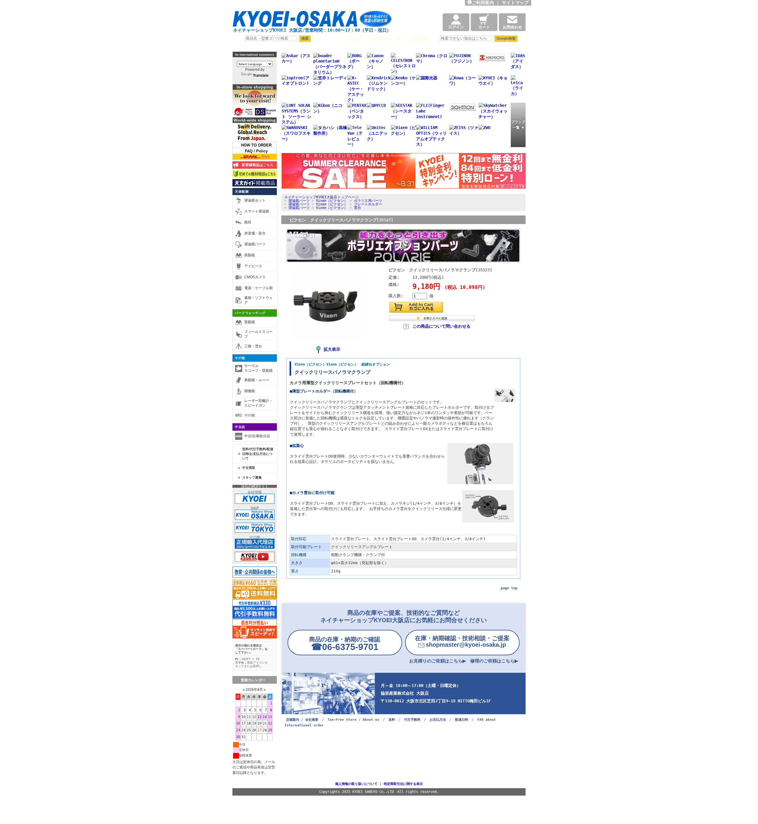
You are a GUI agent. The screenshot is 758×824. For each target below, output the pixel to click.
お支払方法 (438, 720)
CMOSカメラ (255, 277)
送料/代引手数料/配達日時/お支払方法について (257, 453)
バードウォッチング (250, 313)
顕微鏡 (249, 391)
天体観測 (241, 191)
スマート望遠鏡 (256, 211)
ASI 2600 (378, 38)
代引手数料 (412, 720)
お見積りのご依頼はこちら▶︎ (437, 660)
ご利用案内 (483, 2)
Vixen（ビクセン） (332, 201)
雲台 (357, 208)
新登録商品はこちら (257, 165)
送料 (391, 720)
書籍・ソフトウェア (258, 300)
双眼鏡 (249, 255)
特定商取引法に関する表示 (403, 784)
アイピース (253, 266)
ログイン (456, 27)
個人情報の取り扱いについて (356, 784)
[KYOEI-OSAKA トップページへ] (312, 21)
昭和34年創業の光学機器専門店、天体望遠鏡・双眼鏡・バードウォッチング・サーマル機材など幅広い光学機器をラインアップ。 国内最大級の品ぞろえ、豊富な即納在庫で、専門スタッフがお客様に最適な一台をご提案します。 (320, 4)
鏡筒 (247, 222)
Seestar (354, 38)
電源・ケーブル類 (258, 288)
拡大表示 (332, 349)
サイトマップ (516, 2)
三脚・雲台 (253, 346)
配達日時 (461, 720)
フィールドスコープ (258, 334)
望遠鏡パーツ (255, 244)
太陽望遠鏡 (419, 38)
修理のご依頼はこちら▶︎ (494, 660)
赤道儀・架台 (255, 233)
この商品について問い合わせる (441, 326)
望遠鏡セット (255, 200)
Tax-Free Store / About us (353, 720)
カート (484, 27)
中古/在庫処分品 (257, 436)
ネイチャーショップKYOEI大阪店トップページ (321, 197)
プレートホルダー (368, 204)
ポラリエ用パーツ (368, 201)
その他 (240, 358)
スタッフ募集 (252, 477)
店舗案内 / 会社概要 (302, 720)
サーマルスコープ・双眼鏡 (258, 368)
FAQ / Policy (256, 151)
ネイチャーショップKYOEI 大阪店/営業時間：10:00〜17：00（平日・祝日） (312, 30)
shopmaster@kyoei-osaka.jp (462, 641)
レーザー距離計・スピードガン (258, 403)
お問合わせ (512, 27)
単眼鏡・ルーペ (256, 380)
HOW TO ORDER (256, 145)
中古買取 (248, 467)
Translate (261, 75)
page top (509, 588)
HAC (399, 38)
